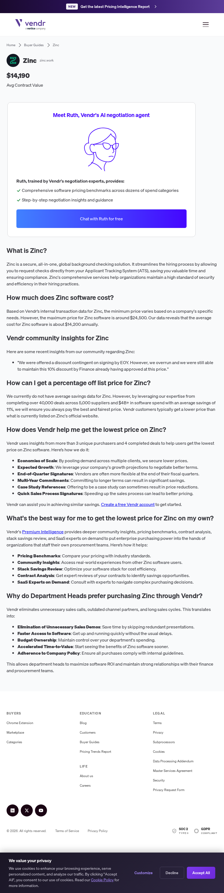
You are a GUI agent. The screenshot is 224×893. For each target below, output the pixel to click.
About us (86, 775)
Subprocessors (164, 742)
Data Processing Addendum (173, 761)
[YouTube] (41, 810)
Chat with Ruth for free (101, 218)
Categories (14, 742)
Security (159, 780)
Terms (157, 722)
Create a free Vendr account (128, 504)
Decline (172, 873)
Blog (83, 722)
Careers (85, 785)
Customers (88, 732)
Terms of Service (67, 830)
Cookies (159, 751)
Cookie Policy (102, 880)
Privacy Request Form (168, 789)
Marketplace (15, 732)
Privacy (158, 732)
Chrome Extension (20, 722)
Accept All (201, 873)
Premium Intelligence (43, 531)
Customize (143, 873)
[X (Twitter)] (27, 810)
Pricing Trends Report (95, 751)
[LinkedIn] (13, 810)
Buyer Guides (89, 742)
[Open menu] (206, 24)
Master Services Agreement (172, 770)
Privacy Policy (98, 830)
